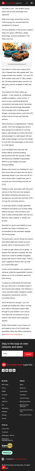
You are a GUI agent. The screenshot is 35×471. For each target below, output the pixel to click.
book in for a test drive (13, 334)
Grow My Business (20, 459)
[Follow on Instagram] (10, 370)
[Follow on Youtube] (6, 370)
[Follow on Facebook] (3, 370)
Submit (28, 354)
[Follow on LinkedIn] (14, 370)
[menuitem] (5, 385)
